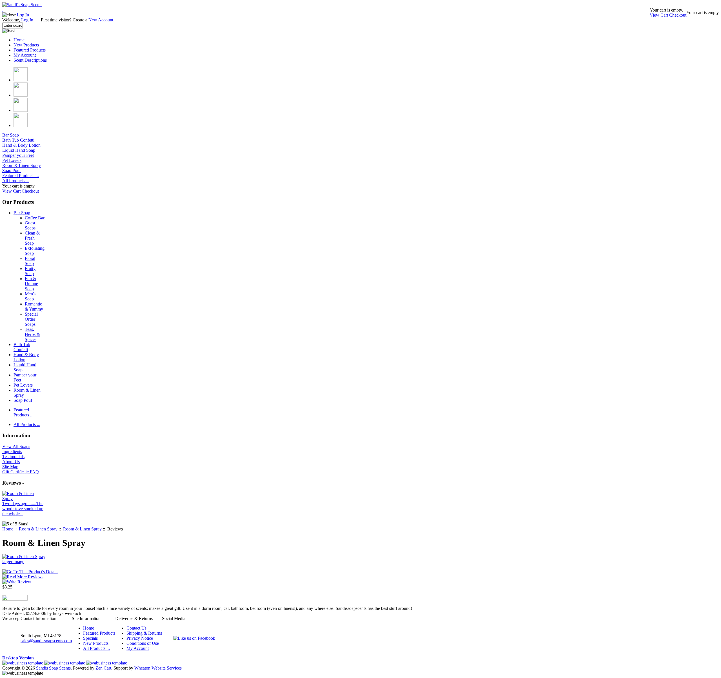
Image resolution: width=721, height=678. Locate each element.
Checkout (677, 15)
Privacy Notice (139, 638)
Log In (23, 14)
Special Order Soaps (31, 319)
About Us (11, 461)
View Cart (659, 15)
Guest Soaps (30, 225)
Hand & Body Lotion (21, 145)
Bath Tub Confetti (18, 140)
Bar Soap (10, 135)
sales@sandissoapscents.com (46, 640)
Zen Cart (103, 668)
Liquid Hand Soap (18, 150)
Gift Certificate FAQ (20, 471)
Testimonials (13, 456)
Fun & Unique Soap (31, 283)
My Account (25, 55)
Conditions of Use (142, 643)
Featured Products (30, 50)
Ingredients (12, 451)
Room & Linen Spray (38, 529)
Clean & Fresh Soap (32, 238)
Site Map (10, 466)
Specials (90, 638)
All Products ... (15, 180)
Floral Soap (30, 261)
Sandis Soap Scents (53, 668)
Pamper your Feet (18, 155)
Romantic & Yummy (34, 306)
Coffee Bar (34, 217)
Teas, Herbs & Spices (32, 334)
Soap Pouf (11, 170)
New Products (26, 45)
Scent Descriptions (30, 60)
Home (19, 39)
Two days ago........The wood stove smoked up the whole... (22, 508)
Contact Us (136, 628)
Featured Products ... (20, 175)
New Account (100, 19)
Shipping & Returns (144, 633)
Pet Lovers (11, 160)
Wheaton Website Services (158, 668)
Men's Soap (30, 296)
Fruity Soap (30, 271)
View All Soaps (16, 446)
